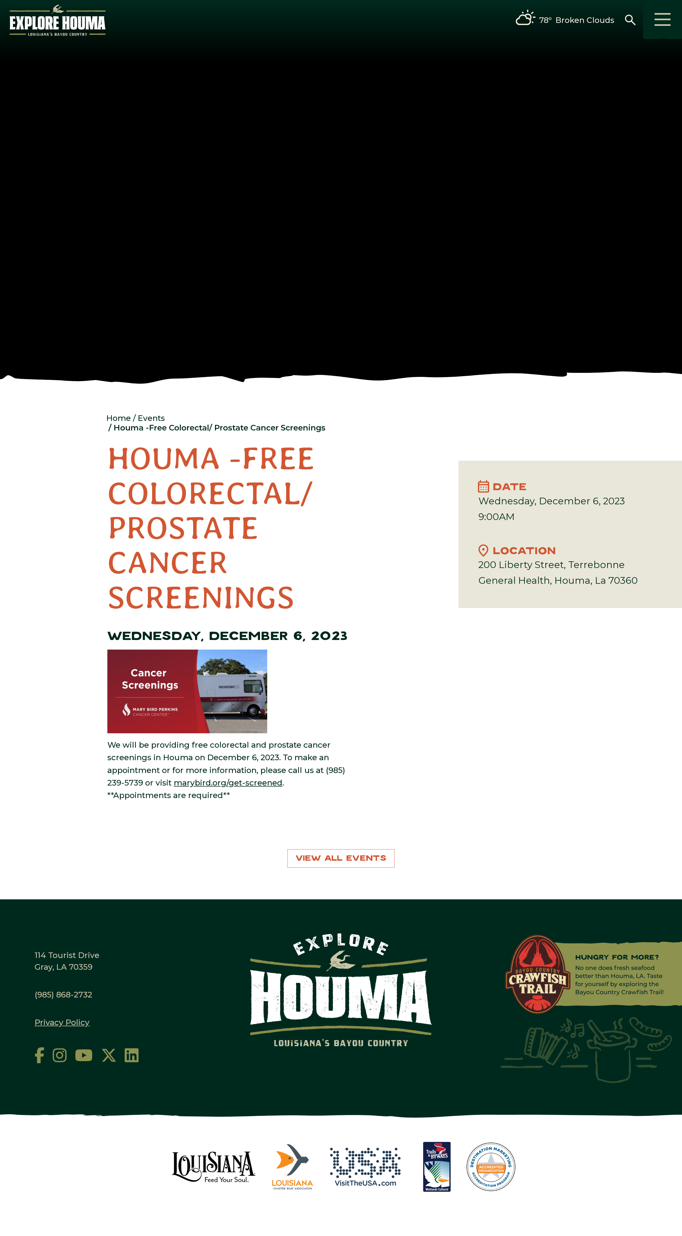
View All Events (341, 858)
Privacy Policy (62, 1022)
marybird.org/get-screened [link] (228, 782)
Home (118, 418)
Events (151, 418)
